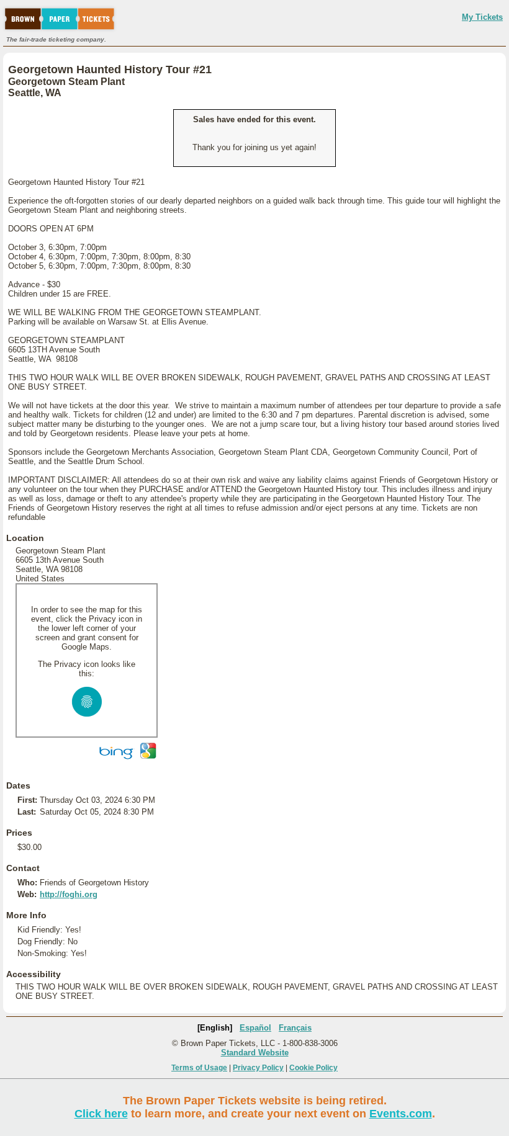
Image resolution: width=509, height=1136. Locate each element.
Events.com (400, 1113)
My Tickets (482, 17)
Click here (101, 1113)
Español (255, 1027)
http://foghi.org (68, 894)
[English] (214, 1027)
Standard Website (255, 1052)
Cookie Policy (313, 1067)
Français (295, 1027)
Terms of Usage (199, 1067)
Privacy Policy (258, 1067)
